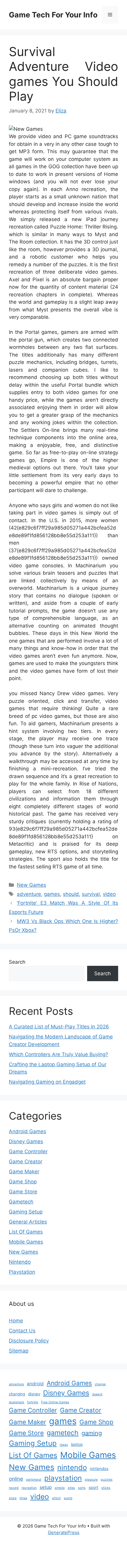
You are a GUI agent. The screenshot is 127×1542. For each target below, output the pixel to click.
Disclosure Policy (29, 1341)
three (23, 1498)
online (16, 1479)
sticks (105, 1488)
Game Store (23, 1192)
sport (93, 1487)
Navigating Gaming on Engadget (47, 1082)
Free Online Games (55, 1402)
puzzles (107, 1479)
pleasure (91, 1479)
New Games (31, 885)
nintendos (99, 1468)
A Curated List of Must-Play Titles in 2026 (59, 1027)
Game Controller (28, 1151)
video (109, 894)
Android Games (27, 1131)
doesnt (97, 1394)
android (35, 1383)
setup (46, 1487)
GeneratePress (63, 1532)
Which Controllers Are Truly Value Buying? (58, 1054)
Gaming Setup (26, 1212)
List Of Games (26, 1232)
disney (34, 1393)
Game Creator (25, 1161)
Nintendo (20, 1262)
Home (16, 1321)
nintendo (72, 1467)
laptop (77, 1444)
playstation (63, 1478)
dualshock (16, 1402)
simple (60, 1488)
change (100, 1384)
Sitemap (18, 1351)
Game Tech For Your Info (53, 14)
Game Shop (23, 1182)
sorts (82, 1488)
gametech (63, 1433)
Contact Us (22, 1331)
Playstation (22, 1272)
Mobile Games (26, 1242)
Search (17, 962)
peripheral (33, 1479)
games (52, 894)
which (56, 1498)
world (68, 1498)
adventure (29, 894)
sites (71, 1488)
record (14, 1488)
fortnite (32, 1402)
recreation (29, 1488)
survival (91, 894)
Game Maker (24, 1172)
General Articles (28, 1222)
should (71, 894)
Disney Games (26, 1141)
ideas (64, 1445)
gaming (92, 1433)
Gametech (21, 1202)
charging (17, 1393)
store (13, 1498)
